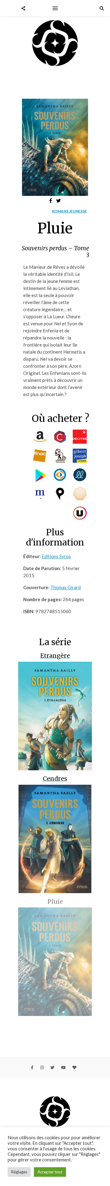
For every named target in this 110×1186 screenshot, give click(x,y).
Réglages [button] (19, 1171)
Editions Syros (56, 556)
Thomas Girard (65, 587)
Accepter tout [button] (50, 1171)
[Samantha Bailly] (55, 44)
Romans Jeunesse (69, 211)
